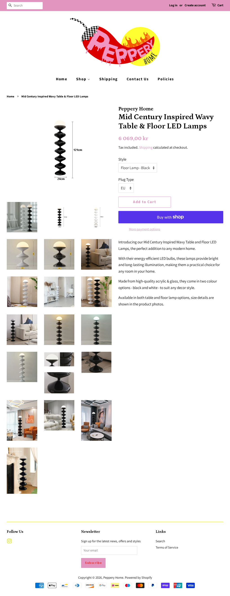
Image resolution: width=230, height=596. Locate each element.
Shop (81, 79)
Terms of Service (167, 547)
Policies (166, 79)
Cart (220, 5)
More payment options (144, 229)
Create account (195, 5)
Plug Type (126, 179)
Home (61, 79)
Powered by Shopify (138, 577)
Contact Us (138, 79)
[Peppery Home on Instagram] (9, 542)
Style (122, 159)
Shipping (108, 79)
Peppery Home (113, 577)
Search (160, 541)
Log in (173, 5)
